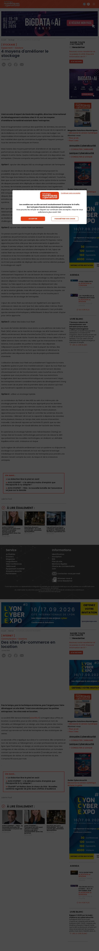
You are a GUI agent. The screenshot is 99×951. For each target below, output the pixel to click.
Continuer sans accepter (70, 193)
